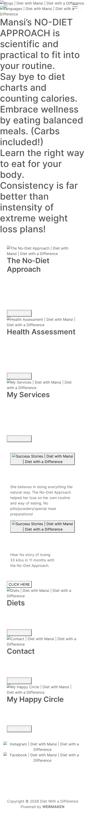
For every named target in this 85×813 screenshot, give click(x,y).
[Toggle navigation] (75, 6)
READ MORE (19, 313)
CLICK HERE (19, 584)
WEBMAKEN (53, 806)
